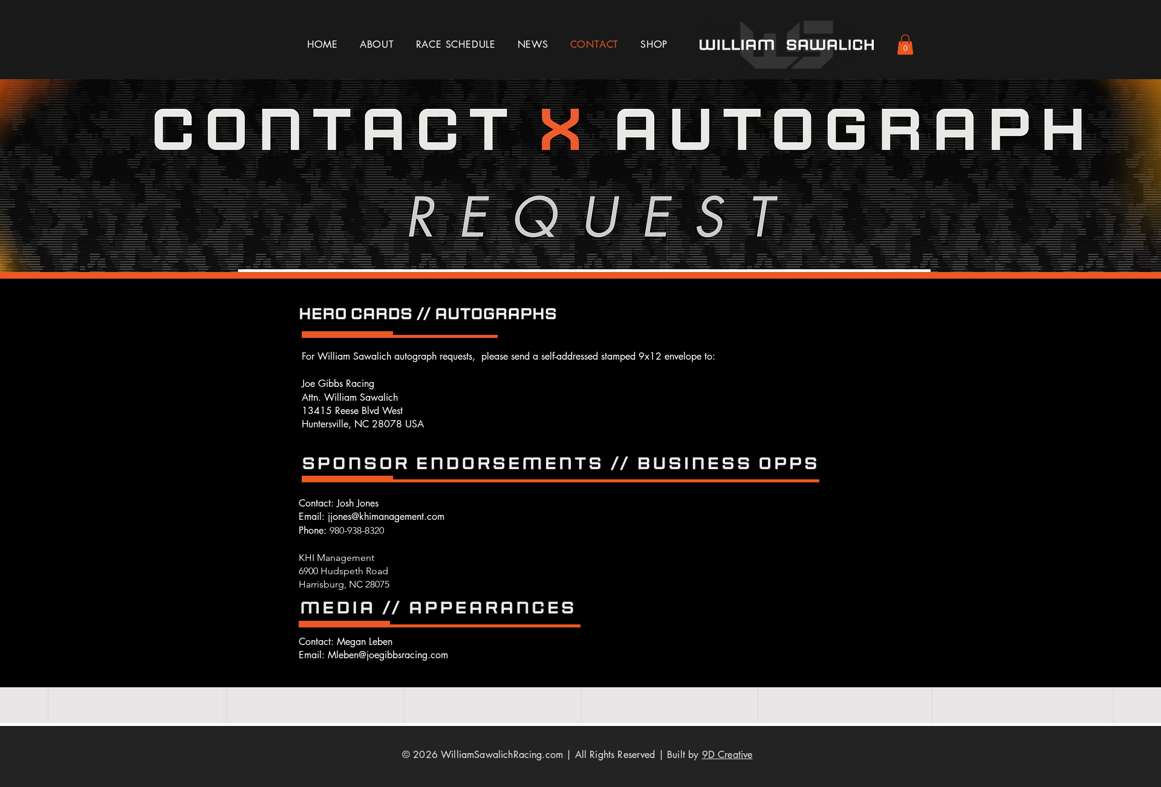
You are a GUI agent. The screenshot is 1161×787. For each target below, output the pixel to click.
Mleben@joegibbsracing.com (388, 655)
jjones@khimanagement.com (386, 516)
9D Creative (727, 754)
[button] (905, 44)
